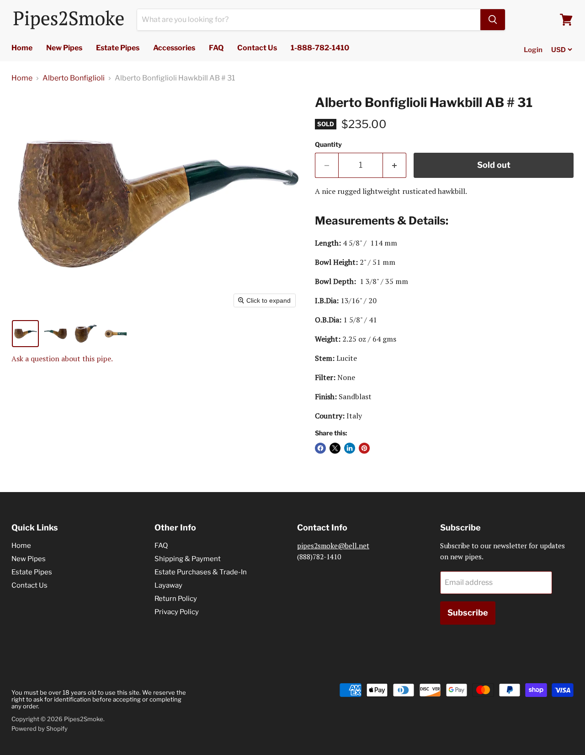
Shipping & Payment (187, 559)
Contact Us (257, 47)
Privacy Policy (176, 612)
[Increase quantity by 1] (394, 165)
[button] (25, 333)
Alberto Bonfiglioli (74, 78)
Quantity (328, 144)
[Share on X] (335, 448)
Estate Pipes (117, 47)
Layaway (168, 585)
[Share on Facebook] (320, 448)
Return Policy (175, 598)
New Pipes (64, 47)
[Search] (492, 19)
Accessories (174, 47)
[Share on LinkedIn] (349, 448)
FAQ (216, 47)
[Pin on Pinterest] (364, 448)
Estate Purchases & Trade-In (200, 572)
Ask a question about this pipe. (62, 358)
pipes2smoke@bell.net (333, 545)
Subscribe (467, 612)
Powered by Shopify (39, 728)
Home (21, 47)
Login (533, 50)
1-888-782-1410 (320, 47)
